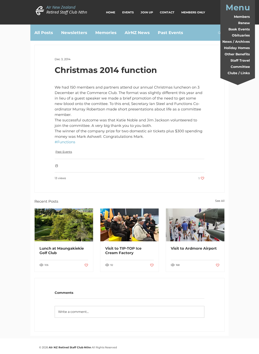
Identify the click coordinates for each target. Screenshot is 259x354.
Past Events (170, 32)
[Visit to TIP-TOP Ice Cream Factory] (129, 225)
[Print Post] (56, 166)
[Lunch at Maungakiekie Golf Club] (64, 225)
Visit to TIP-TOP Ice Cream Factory (123, 250)
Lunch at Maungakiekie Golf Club (61, 250)
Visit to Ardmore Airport (194, 248)
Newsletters (74, 32)
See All (220, 201)
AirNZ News (137, 32)
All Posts (43, 32)
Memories (106, 32)
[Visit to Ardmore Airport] (195, 225)
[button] (219, 32)
